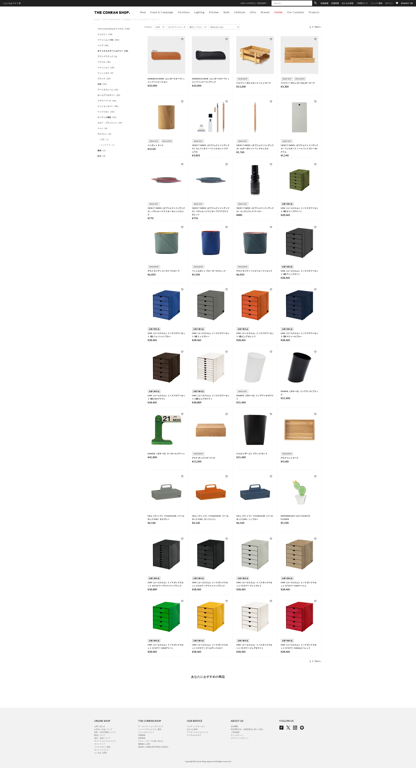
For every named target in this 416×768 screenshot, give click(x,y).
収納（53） (103, 84)
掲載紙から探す (144, 744)
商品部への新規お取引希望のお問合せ (153, 747)
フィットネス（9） (106, 73)
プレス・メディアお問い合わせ (150, 741)
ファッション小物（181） (109, 40)
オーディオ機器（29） (107, 117)
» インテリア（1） (107, 145)
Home (97, 19)
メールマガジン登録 (102, 747)
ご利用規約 (235, 732)
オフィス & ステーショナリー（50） (113, 51)
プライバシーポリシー (240, 738)
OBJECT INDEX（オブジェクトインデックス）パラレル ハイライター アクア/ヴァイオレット (210, 211)
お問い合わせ (99, 726)
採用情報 (141, 738)
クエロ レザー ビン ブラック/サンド (251, 453)
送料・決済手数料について (105, 732)
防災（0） (102, 156)
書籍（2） (102, 150)
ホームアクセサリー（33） (109, 95)
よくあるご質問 (100, 753)
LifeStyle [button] (239, 12)
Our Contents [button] (295, 12)
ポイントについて (101, 750)
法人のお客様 (347, 3)
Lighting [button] (199, 12)
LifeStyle (127, 19)
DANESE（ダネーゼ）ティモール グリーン (166, 453)
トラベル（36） (104, 62)
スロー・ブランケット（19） (110, 123)
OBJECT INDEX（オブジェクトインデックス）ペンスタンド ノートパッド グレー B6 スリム (299, 148)
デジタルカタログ (194, 735)
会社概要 (234, 726)
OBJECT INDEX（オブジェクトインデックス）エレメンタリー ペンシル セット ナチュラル (210, 148)
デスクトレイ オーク (290, 458)
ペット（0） (103, 128)
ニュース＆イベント (146, 732)
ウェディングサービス (196, 726)
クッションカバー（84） (108, 106)
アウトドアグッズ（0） (108, 56)
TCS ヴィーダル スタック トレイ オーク (253, 83)
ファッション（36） (106, 67)
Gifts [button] (253, 12)
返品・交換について (102, 738)
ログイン (389, 3)
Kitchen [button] (214, 12)
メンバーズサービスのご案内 (149, 729)
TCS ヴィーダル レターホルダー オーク (298, 83)
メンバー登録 (376, 3)
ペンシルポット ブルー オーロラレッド (209, 271)
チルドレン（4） (105, 134)
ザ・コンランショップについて (150, 726)
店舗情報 (335, 3)
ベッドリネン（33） (106, 111)
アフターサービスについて (197, 732)
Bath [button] (226, 12)
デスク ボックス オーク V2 (203, 458)
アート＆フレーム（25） (108, 89)
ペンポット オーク (155, 145)
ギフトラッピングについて (105, 741)
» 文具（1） (104, 139)
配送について (99, 735)
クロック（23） (104, 78)
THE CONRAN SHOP (112, 19)
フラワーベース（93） (107, 100)
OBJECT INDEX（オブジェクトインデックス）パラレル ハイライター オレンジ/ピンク (166, 211)
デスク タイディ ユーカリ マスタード (164, 271)
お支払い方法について (103, 729)
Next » (318, 26)
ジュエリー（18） (105, 34)
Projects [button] (314, 12)
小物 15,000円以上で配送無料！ (254, 3)
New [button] (143, 12)
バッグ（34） (104, 45)
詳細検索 (324, 3)
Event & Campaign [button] (161, 12)
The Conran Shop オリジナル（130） (114, 28)
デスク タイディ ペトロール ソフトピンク (254, 271)
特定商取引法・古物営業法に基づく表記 (247, 729)
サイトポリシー (237, 735)
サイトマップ (99, 744)
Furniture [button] (184, 12)
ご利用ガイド (362, 3)
